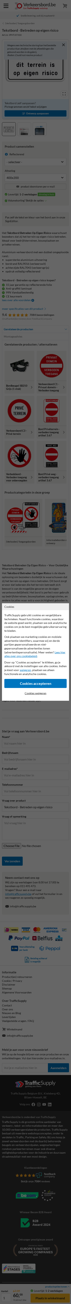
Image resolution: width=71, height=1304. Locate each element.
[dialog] (35, 652)
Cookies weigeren (35, 693)
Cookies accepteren (35, 683)
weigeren (25, 670)
